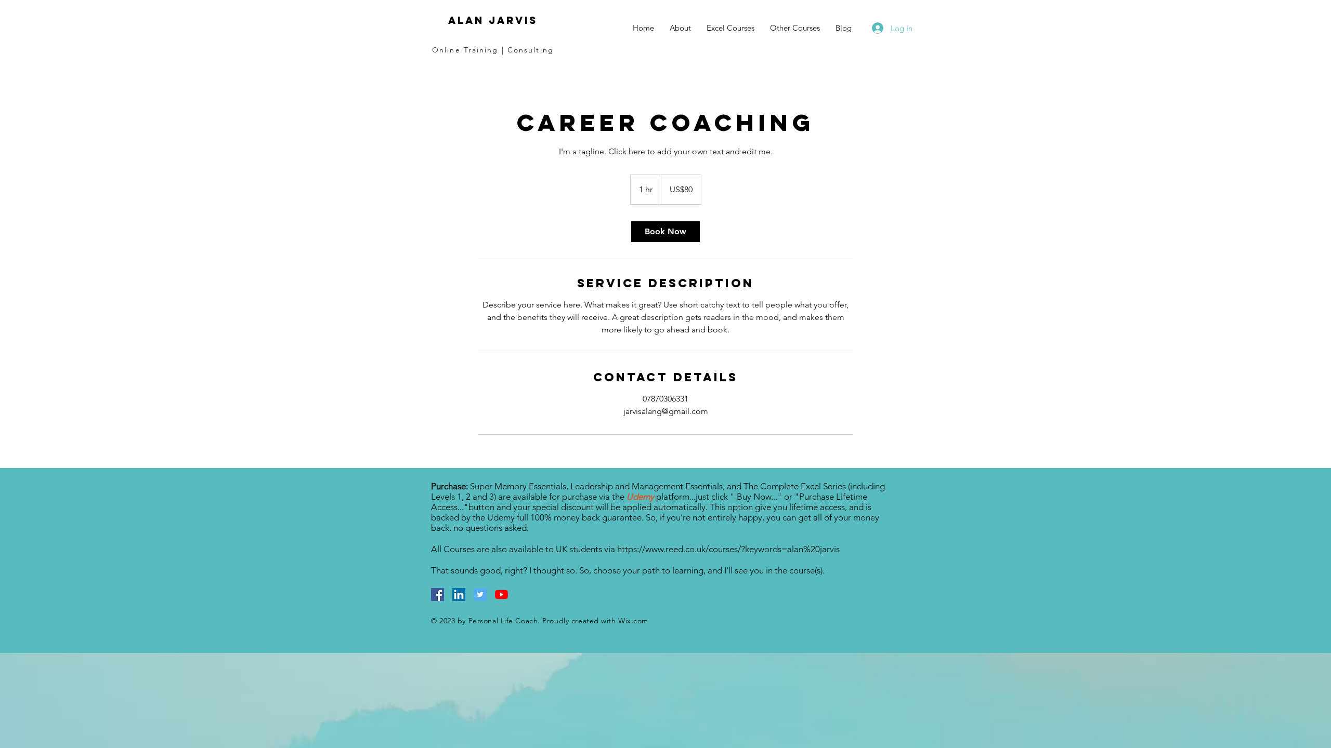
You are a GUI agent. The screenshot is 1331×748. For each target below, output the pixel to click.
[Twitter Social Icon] (480, 594)
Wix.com (633, 620)
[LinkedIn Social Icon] (458, 594)
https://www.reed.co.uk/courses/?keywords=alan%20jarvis (728, 549)
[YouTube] (501, 594)
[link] (665, 231)
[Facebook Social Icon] (437, 594)
